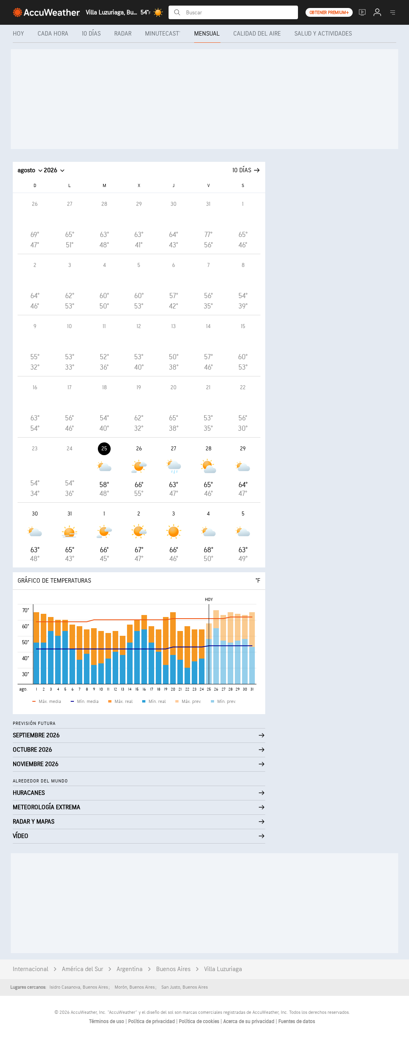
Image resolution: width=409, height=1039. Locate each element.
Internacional (30, 969)
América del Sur (82, 969)
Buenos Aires (173, 969)
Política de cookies (199, 1021)
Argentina (130, 969)
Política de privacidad (152, 1021)
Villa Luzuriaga (223, 969)
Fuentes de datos (296, 1021)
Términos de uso (107, 1021)
